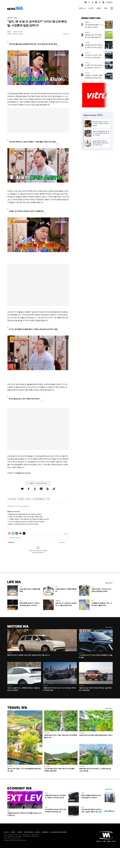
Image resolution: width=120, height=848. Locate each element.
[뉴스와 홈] (15, 8)
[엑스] (93, 2)
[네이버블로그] (100, 2)
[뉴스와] (106, 835)
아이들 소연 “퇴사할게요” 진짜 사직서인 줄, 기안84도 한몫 (25, 517)
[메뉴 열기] (112, 8)
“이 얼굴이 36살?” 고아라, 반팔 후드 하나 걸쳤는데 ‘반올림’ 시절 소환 (28, 519)
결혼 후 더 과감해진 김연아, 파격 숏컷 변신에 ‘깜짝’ (23, 524)
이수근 (29, 499)
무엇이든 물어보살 (39, 499)
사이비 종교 (12, 499)
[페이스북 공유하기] (28, 489)
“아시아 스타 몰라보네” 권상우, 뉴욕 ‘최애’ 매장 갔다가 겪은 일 (26, 521)
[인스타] (96, 2)
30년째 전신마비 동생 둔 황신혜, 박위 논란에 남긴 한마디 (25, 514)
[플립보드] (103, 2)
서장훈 (21, 499)
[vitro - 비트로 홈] (97, 95)
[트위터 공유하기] (35, 489)
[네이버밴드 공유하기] (47, 489)
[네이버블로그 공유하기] (41, 489)
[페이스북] (89, 2)
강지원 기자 (66, 33)
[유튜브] (86, 2)
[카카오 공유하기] (22, 489)
